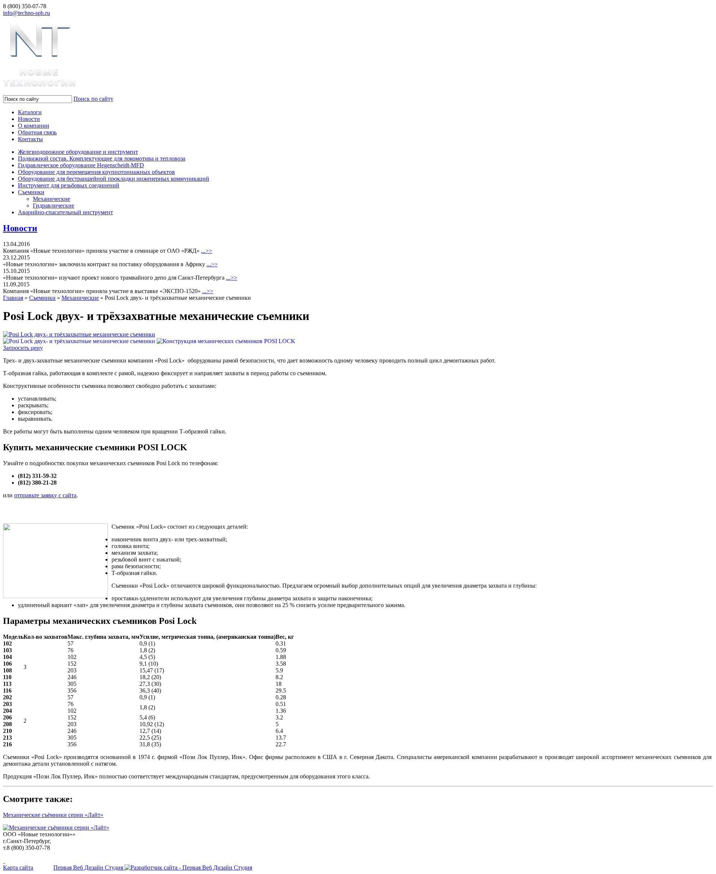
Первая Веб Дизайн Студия (89, 867)
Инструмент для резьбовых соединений (68, 185)
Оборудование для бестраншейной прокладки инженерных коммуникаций (113, 178)
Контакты (30, 139)
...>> (206, 251)
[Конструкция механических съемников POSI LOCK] (226, 341)
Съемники (31, 192)
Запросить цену (23, 348)
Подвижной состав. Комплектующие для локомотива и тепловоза (101, 158)
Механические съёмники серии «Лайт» (53, 815)
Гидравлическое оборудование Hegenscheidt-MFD (81, 165)
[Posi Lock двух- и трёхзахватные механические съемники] (79, 334)
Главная (13, 298)
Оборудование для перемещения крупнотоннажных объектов (96, 172)
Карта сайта (18, 867)
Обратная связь (37, 132)
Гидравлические (53, 205)
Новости (29, 119)
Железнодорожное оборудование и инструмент (78, 152)
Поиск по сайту (93, 99)
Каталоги (30, 112)
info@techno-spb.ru (26, 13)
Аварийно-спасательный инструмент (65, 212)
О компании (33, 125)
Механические (51, 199)
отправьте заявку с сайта (45, 495)
